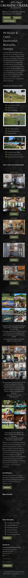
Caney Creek (14, 172)
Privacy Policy (6, 558)
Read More (7, 487)
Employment (7, 565)
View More (14, 191)
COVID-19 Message (9, 21)
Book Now (7, 17)
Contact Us (17, 17)
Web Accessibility (7, 562)
